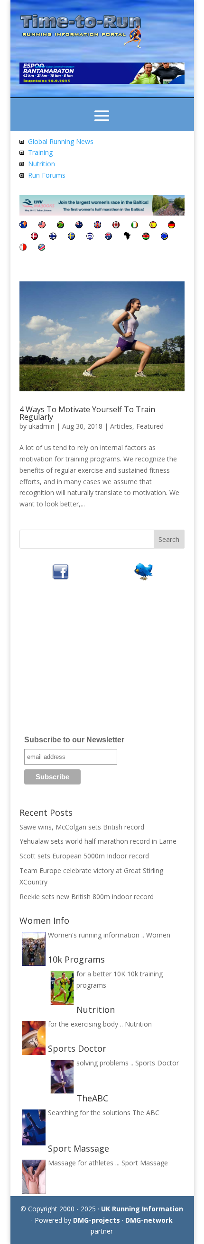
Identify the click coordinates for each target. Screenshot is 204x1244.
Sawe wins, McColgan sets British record (81, 826)
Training (40, 152)
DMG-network (149, 1220)
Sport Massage (144, 1162)
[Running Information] (23, 225)
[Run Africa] (127, 237)
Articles (121, 426)
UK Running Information (142, 1208)
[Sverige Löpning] (71, 237)
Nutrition (41, 163)
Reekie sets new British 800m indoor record (86, 896)
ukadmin (41, 426)
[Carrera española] (153, 225)
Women (158, 934)
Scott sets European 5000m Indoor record (84, 855)
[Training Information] (21, 152)
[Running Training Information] (21, 175)
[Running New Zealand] (79, 225)
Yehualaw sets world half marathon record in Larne (97, 841)
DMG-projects (96, 1220)
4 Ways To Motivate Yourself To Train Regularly (87, 413)
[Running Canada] (116, 225)
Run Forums (46, 175)
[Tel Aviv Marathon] (89, 237)
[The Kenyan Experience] (145, 237)
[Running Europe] (164, 237)
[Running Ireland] (134, 225)
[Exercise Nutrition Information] (21, 163)
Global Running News (60, 141)
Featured (150, 426)
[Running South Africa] (60, 225)
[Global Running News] (21, 141)
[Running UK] (97, 225)
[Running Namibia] (41, 247)
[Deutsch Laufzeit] (171, 225)
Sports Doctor (157, 1062)
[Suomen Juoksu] (52, 237)
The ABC (145, 1112)
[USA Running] (42, 225)
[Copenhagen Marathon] (34, 237)
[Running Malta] (23, 247)
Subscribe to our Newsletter (74, 740)
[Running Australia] (108, 237)
